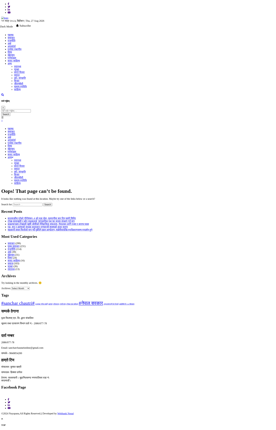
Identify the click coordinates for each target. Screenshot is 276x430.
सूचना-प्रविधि (20, 86)
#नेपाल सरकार (91, 303)
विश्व (10, 52)
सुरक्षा (16, 69)
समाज (16, 75)
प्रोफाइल (12, 57)
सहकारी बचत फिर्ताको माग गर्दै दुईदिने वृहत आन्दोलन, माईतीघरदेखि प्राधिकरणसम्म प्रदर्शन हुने (50, 229)
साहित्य (17, 89)
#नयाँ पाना (63, 304)
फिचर (16, 80)
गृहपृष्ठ (11, 128)
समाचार (11, 37)
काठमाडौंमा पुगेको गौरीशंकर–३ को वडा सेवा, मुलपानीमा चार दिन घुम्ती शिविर (42, 218)
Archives (5, 288)
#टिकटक (56, 304)
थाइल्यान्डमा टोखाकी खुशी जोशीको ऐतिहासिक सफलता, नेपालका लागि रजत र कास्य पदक (48, 224)
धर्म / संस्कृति (20, 78)
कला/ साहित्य (14, 60)
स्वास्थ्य (17, 66)
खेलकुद (11, 55)
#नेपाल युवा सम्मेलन (72, 304)
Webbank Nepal (65, 413)
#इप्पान (50, 304)
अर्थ (9, 43)
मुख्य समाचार (13, 246)
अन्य (10, 63)
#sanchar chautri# (18, 303)
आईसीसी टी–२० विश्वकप (126, 304)
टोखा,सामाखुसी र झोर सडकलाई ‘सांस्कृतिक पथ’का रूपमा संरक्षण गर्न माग (41, 221)
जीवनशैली (18, 83)
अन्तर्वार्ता (12, 46)
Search (6, 114)
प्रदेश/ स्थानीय (14, 49)
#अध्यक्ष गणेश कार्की (41, 304)
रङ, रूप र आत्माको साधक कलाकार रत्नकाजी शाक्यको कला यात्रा (38, 227)
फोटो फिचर (19, 72)
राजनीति (11, 40)
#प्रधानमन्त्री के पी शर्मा (111, 304)
